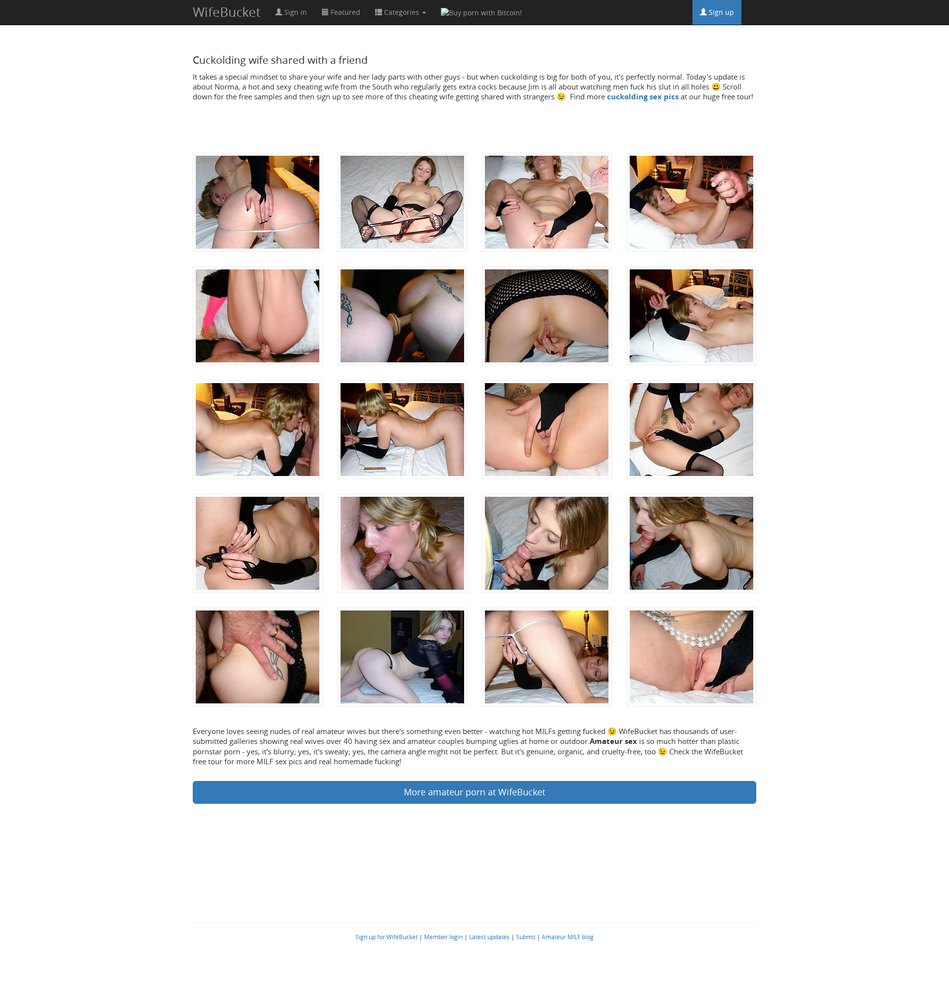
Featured (344, 12)
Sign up (720, 12)
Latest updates (489, 937)
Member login (443, 937)
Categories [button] (401, 12)
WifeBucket (226, 12)
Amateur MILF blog (568, 937)
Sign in (294, 12)
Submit (525, 937)
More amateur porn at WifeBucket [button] (474, 792)
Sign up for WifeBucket (386, 937)
